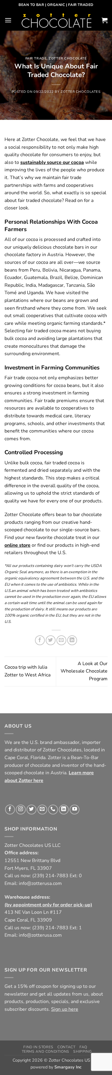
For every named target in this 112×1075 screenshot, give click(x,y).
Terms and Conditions (45, 1051)
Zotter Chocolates (81, 92)
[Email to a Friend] (61, 640)
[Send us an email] (42, 809)
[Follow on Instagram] (21, 809)
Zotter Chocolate (68, 58)
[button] (8, 20)
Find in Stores (38, 1047)
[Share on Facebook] (40, 640)
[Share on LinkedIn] (72, 640)
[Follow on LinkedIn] (64, 809)
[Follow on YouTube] (74, 809)
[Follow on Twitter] (31, 809)
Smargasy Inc (68, 1067)
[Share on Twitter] (51, 640)
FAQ (83, 1047)
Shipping (82, 1051)
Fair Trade (36, 58)
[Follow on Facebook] (10, 809)
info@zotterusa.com (40, 883)
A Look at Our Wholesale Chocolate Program (84, 671)
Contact (66, 1047)
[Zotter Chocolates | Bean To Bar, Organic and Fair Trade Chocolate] (56, 20)
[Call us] (53, 809)
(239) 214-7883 (50, 875)
